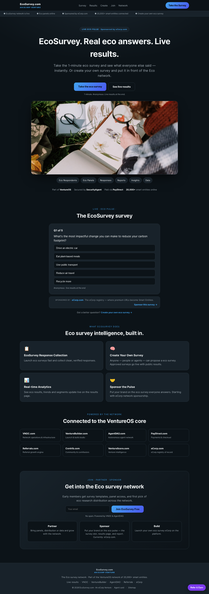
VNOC (85, 582)
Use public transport (67, 264)
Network (123, 5)
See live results (122, 86)
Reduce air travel (65, 273)
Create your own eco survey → (116, 312)
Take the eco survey (90, 86)
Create (104, 5)
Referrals (128, 582)
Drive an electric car (67, 248)
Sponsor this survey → (145, 304)
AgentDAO (115, 582)
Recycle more (63, 281)
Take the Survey (177, 5)
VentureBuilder (98, 582)
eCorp (139, 582)
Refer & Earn (196, 587)
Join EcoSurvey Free (127, 509)
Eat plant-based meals (68, 256)
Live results (73, 582)
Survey (82, 5)
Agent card (119, 587)
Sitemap (132, 587)
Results (93, 5)
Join (113, 5)
